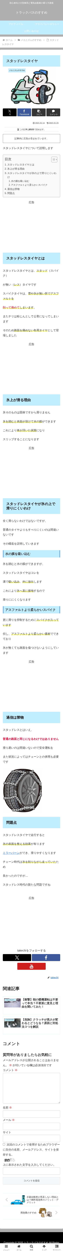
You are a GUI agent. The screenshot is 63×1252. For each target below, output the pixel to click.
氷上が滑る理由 (15, 168)
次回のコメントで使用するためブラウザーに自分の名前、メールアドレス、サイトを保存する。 (31, 1149)
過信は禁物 (13, 189)
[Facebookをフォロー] (46, 957)
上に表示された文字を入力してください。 (29, 1164)
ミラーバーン (11, 852)
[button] (39, 112)
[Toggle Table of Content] (53, 159)
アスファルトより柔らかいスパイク (29, 185)
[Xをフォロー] (17, 957)
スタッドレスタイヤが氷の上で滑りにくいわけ (31, 175)
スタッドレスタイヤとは (20, 164)
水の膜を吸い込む (20, 181)
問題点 (11, 193)
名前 (7, 1107)
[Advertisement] (31, 227)
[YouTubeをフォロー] (31, 966)
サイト (7, 1132)
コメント (10, 1070)
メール (9, 1119)
